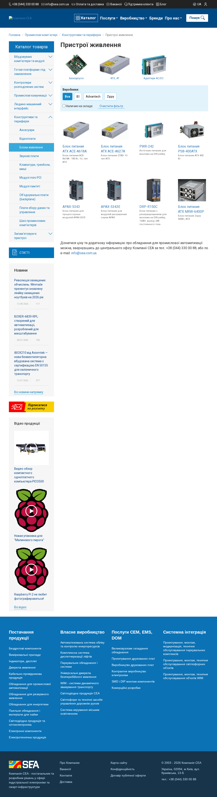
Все (67, 96)
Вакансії (116, 4)
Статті (24, 252)
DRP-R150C (148, 207)
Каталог (88, 18)
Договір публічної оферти (128, 775)
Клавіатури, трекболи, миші (34, 167)
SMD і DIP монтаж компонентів (133, 681)
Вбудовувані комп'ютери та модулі (29, 59)
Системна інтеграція (184, 632)
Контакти (66, 775)
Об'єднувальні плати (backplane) (34, 197)
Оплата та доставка (90, 4)
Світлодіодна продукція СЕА (80, 693)
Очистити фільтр (111, 106)
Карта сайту (119, 762)
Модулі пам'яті (29, 186)
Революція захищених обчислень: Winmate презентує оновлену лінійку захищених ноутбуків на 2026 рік (30, 289)
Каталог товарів (31, 46)
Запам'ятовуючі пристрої (25, 236)
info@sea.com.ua (57, 4)
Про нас (172, 18)
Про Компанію (70, 762)
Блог (163, 4)
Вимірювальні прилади (25, 654)
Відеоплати (27, 138)
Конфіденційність (123, 769)
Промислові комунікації (30, 95)
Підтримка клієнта (140, 4)
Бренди (156, 18)
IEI (78, 96)
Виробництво (132, 18)
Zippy (110, 96)
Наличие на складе (79, 106)
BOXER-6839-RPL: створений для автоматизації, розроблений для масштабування (26, 325)
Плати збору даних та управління (34, 210)
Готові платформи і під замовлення (29, 72)
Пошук (194, 18)
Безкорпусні (76, 78)
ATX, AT (114, 78)
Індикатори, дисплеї (23, 661)
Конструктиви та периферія (26, 119)
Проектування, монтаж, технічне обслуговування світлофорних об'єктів (185, 664)
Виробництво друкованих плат (133, 665)
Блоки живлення (31, 147)
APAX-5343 (71, 207)
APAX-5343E (110, 207)
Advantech (93, 96)
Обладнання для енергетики (29, 704)
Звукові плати (29, 156)
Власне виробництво (82, 632)
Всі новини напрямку (28, 392)
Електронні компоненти (25, 731)
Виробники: (71, 89)
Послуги (107, 18)
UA (199, 4)
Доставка (66, 781)
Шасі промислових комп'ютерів (32, 223)
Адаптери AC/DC (153, 78)
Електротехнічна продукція (27, 737)
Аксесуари (26, 130)
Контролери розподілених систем (29, 84)
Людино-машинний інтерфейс (27, 106)
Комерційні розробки (126, 687)
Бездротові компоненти (25, 648)
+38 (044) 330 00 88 (25, 4)
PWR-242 (146, 146)
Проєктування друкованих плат (133, 658)
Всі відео (20, 607)
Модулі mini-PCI (30, 177)
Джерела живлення (22, 667)
